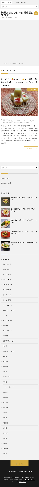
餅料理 (5, 428)
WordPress (22, 482)
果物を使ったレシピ (9, 351)
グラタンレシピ (7, 284)
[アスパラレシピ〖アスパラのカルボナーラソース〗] (5, 223)
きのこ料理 (6, 269)
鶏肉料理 (5, 448)
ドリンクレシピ (7, 330)
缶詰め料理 (6, 377)
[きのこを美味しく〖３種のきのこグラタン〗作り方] (5, 212)
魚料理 (5, 438)
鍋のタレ (5, 412)
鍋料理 (5, 418)
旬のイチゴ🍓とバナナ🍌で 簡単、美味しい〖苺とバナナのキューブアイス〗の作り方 (19, 82)
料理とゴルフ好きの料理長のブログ (17, 13)
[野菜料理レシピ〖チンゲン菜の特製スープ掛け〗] (5, 246)
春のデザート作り (8, 122)
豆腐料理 (5, 392)
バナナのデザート (18, 120)
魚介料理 (5, 433)
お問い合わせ (11, 471)
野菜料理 (5, 407)
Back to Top (19, 464)
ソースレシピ (7, 315)
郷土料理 (5, 402)
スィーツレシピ (7, 305)
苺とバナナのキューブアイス (21, 122)
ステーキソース (9, 387)
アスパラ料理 (7, 274)
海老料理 (5, 361)
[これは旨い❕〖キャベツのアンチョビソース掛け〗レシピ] (5, 234)
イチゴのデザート (7, 120)
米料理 (5, 371)
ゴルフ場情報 (7, 290)
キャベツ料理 (7, 279)
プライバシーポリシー (25, 471)
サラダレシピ (7, 295)
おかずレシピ (7, 264)
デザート (33, 89)
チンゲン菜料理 (7, 320)
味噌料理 (5, 336)
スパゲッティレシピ (9, 310)
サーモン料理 (7, 300)
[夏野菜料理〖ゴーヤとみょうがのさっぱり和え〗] (5, 201)
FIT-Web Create (30, 480)
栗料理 (5, 356)
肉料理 (5, 382)
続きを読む (30, 148)
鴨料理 (5, 443)
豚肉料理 (5, 397)
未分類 (5, 346)
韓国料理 (5, 423)
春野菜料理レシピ (8, 341)
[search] (36, 6)
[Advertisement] (19, 41)
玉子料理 (5, 366)
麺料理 (5, 453)
